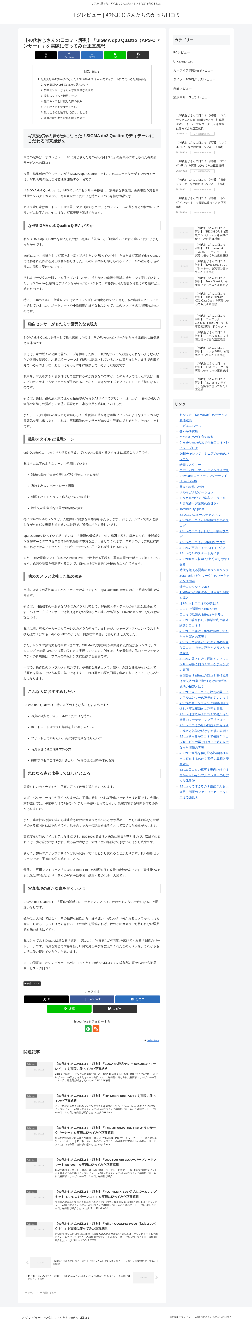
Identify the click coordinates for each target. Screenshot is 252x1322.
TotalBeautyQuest (191, 509)
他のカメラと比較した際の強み (63, 101)
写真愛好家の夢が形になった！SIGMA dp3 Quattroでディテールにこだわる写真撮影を (93, 79)
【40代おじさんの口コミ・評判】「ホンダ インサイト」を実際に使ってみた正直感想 (201, 202)
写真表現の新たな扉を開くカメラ (64, 117)
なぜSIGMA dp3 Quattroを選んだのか (66, 84)
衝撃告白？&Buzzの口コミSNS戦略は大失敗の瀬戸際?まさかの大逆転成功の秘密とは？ (204, 681)
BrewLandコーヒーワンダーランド (203, 476)
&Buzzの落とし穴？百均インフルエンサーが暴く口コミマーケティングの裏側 (204, 664)
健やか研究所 (188, 431)
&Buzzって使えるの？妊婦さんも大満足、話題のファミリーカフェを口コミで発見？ (204, 792)
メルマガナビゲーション (196, 492)
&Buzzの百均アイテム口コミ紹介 (202, 548)
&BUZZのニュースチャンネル (199, 514)
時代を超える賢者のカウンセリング (204, 570)
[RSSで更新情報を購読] (96, 1028)
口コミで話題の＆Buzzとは (198, 609)
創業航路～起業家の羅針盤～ (199, 503)
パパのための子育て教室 (196, 437)
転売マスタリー (190, 464)
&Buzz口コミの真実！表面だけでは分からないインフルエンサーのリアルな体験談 (204, 775)
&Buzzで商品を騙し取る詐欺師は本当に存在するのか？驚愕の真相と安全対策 (204, 758)
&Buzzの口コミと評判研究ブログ (202, 542)
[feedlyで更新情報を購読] (88, 1028)
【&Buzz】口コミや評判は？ (199, 603)
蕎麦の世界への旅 (191, 487)
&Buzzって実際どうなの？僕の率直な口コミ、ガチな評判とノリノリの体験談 (204, 648)
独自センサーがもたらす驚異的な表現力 (68, 90)
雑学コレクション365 (194, 586)
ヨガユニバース (190, 426)
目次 (87, 71)
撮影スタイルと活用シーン (60, 95)
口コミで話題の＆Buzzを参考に (201, 614)
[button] (138, 55)
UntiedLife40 (188, 481)
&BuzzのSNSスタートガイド (199, 553)
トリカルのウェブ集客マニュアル (202, 498)
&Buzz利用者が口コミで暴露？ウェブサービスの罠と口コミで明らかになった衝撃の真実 (204, 742)
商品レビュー (33, 983)
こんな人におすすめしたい (60, 106)
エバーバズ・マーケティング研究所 (204, 470)
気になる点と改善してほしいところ (66, 112)
